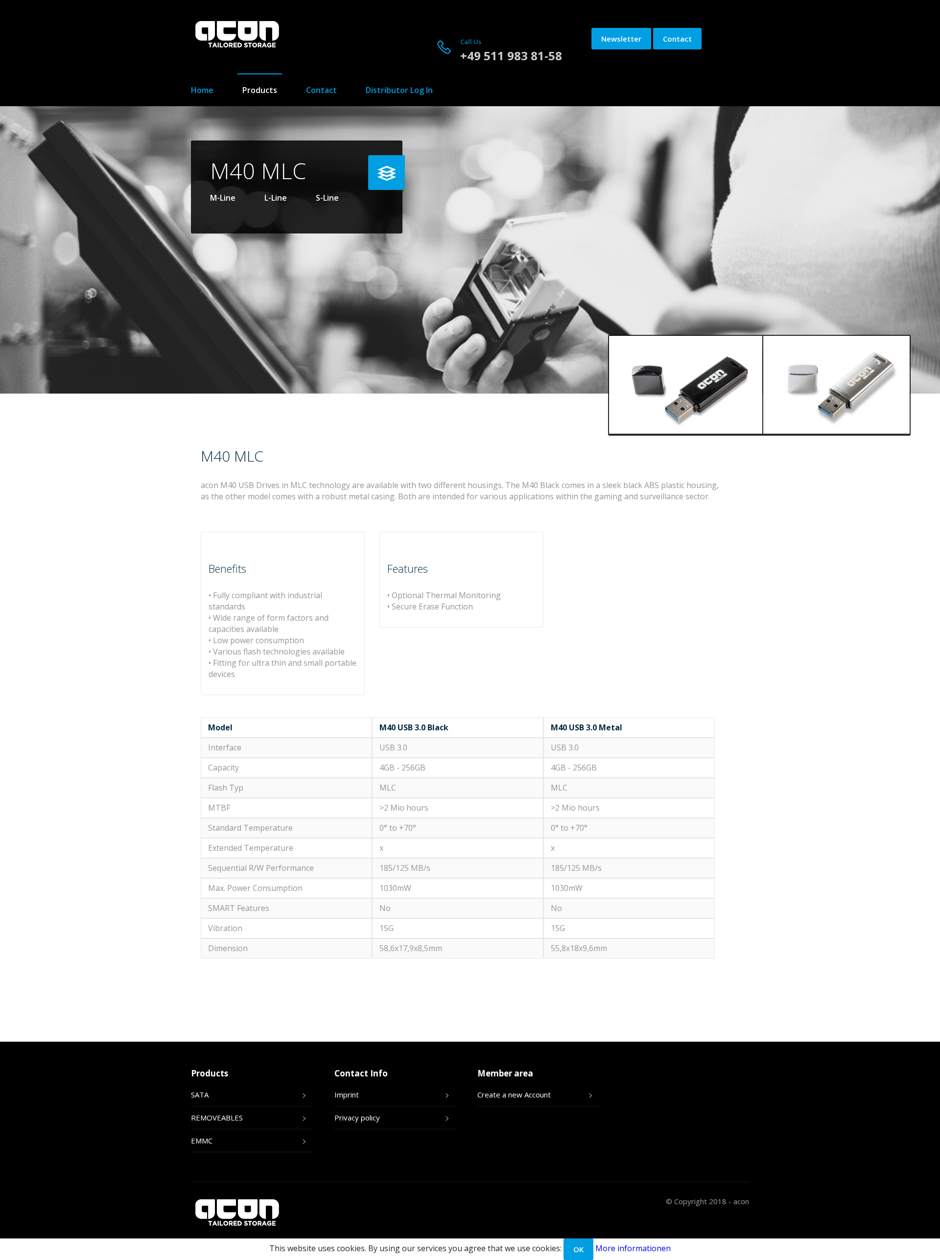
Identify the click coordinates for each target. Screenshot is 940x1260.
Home (202, 90)
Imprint (346, 1094)
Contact (677, 39)
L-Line (275, 197)
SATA (200, 1094)
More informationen (633, 1248)
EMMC (201, 1140)
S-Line (327, 197)
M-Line (222, 197)
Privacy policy (357, 1117)
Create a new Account (514, 1094)
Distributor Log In (399, 90)
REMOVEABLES (217, 1117)
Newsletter (621, 39)
